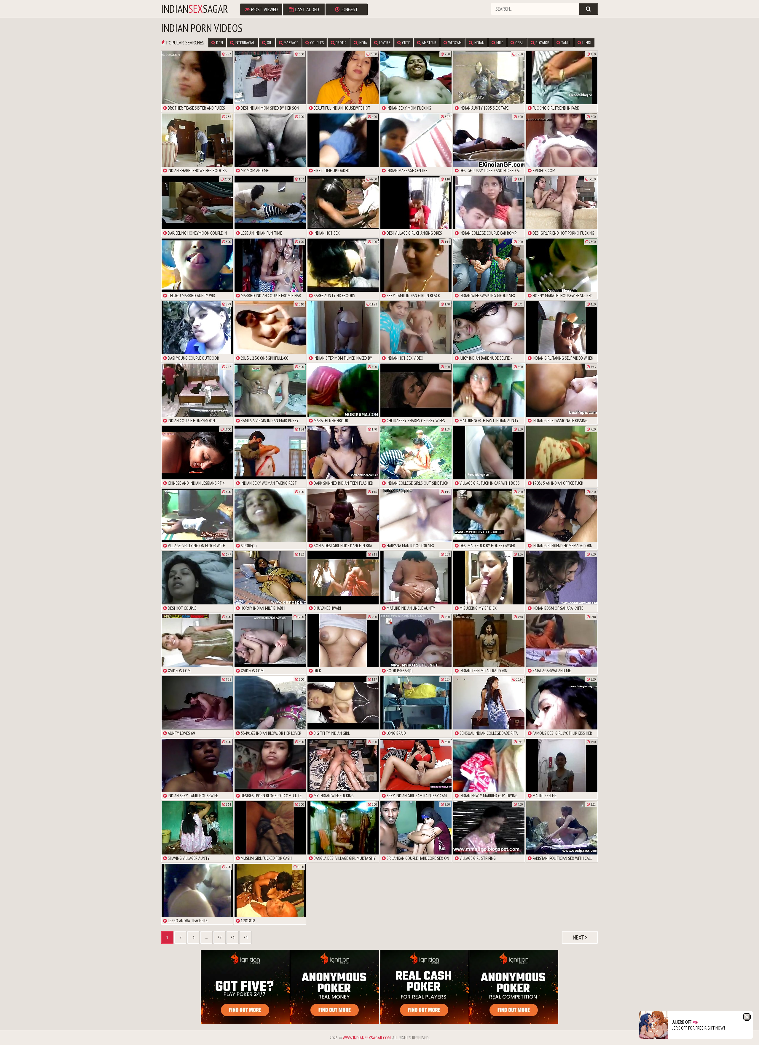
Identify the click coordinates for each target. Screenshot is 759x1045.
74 (245, 937)
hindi (586, 42)
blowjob (542, 42)
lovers (384, 42)
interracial (244, 42)
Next (579, 937)
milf (499, 42)
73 (232, 937)
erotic (341, 42)
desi (219, 42)
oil (269, 42)
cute (405, 42)
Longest (348, 9)
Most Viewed (264, 9)
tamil (565, 42)
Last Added (306, 9)
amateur (428, 42)
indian (478, 42)
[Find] (588, 9)
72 (219, 937)
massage (290, 42)
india (362, 42)
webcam (454, 42)
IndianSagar (194, 9)
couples (316, 42)
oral (519, 42)
